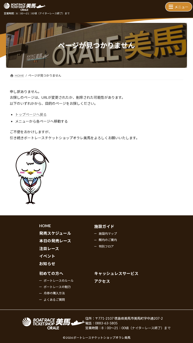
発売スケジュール (55, 233)
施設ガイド (104, 226)
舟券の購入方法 (54, 293)
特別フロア (106, 246)
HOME (45, 225)
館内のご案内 (108, 240)
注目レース (49, 248)
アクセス (102, 281)
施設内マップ (108, 233)
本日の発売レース (55, 240)
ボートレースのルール (59, 280)
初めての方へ (51, 273)
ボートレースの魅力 (57, 286)
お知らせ (47, 263)
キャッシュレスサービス (116, 273)
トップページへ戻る (31, 114)
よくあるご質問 (54, 299)
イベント (47, 256)
